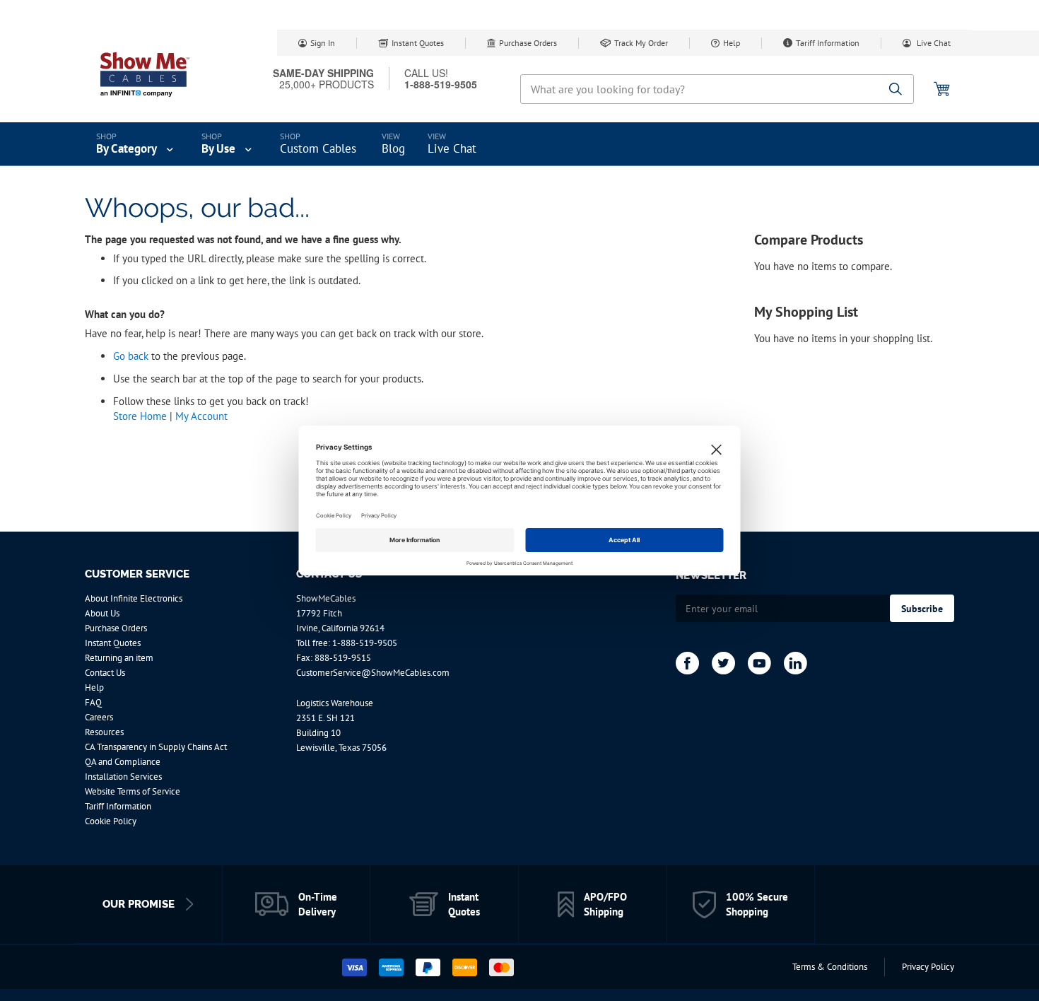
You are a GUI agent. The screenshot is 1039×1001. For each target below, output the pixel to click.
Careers (99, 717)
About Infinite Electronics (133, 598)
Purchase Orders (528, 42)
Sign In (322, 42)
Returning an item (119, 658)
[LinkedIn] (795, 663)
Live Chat (933, 42)
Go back (130, 356)
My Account (201, 416)
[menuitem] (136, 144)
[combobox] (717, 89)
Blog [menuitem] (393, 148)
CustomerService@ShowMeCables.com (373, 673)
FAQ (93, 702)
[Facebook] (687, 663)
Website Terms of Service (132, 791)
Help (731, 42)
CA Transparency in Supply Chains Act (156, 747)
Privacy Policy (928, 967)
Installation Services (123, 777)
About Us (102, 613)
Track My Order (641, 42)
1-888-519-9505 (364, 643)
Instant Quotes (418, 42)
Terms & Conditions (829, 967)
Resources (104, 732)
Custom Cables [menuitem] (318, 148)
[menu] (519, 144)
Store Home (140, 416)
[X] (723, 663)
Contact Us (105, 673)
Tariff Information (827, 42)
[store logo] (145, 74)
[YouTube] (759, 663)
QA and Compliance (122, 762)
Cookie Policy (110, 821)
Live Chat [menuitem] (452, 148)
